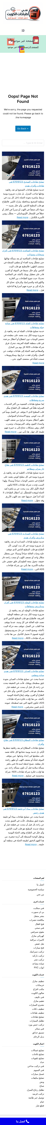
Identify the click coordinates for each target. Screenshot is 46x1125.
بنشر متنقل (39, 916)
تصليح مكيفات (37, 1078)
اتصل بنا (40, 884)
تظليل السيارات (37, 1020)
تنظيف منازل (38, 981)
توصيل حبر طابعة (36, 1097)
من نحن (40, 894)
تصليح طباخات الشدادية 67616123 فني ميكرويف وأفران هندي (26, 535)
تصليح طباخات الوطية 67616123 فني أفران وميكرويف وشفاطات (24, 604)
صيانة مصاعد (38, 963)
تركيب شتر (39, 959)
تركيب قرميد (38, 1094)
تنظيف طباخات (37, 1013)
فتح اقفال (39, 924)
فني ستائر (39, 1028)
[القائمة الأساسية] (23, 31)
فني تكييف (39, 997)
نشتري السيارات (36, 1005)
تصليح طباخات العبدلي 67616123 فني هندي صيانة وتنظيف (24, 673)
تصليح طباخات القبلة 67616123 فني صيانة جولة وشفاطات (24, 325)
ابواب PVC (39, 967)
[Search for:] (23, 143)
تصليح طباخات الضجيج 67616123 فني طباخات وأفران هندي (26, 184)
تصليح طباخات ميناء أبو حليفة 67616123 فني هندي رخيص (23, 811)
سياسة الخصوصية (36, 889)
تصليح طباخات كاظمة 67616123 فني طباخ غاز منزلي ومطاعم (24, 467)
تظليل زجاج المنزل (35, 1090)
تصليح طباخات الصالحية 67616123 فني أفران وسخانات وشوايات (23, 252)
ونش (41, 1082)
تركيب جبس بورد (36, 1024)
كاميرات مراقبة (37, 939)
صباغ (42, 1086)
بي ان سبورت (37, 912)
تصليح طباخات (37, 1017)
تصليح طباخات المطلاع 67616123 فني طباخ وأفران (24, 742)
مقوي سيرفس (37, 932)
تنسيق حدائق (38, 1032)
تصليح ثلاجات (38, 1054)
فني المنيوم (39, 1070)
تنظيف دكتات (38, 1009)
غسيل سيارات (37, 1074)
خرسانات (40, 985)
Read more (22, 217)
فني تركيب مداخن (35, 1066)
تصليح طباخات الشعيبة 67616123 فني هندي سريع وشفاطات (24, 398)
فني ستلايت (38, 908)
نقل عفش (39, 944)
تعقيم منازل (38, 1001)
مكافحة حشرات (36, 920)
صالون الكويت (37, 993)
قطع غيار (40, 1105)
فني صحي (39, 928)
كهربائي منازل (37, 936)
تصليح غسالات (37, 1050)
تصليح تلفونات (37, 1058)
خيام (42, 1101)
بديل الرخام (39, 1036)
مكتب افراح (38, 989)
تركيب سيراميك (37, 951)
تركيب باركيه (38, 955)
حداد (42, 1062)
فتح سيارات (38, 947)
